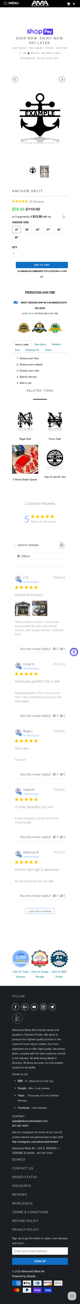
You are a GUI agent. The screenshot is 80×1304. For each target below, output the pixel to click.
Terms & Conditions (30, 1212)
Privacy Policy (25, 1229)
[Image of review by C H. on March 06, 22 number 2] (39, 608)
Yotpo (21, 1095)
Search (18, 1159)
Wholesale (22, 1203)
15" (16, 229)
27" (48, 229)
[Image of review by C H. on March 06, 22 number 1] (22, 608)
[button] (40, 217)
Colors (48, 350)
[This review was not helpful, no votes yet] (61, 649)
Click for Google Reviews (40, 974)
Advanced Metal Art (32, 1271)
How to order (22, 344)
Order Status (24, 1177)
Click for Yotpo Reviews (21, 974)
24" (38, 229)
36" (16, 237)
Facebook (23, 1107)
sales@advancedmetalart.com (30, 1121)
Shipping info (32, 350)
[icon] (15, 79)
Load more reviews (40, 911)
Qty (14, 247)
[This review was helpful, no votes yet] (54, 649)
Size (17, 350)
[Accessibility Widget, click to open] (74, 652)
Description (40, 344)
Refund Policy (25, 1221)
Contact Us (22, 1168)
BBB (20, 1081)
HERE (30, 313)
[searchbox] (36, 545)
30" (59, 229)
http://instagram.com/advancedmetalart (35, 1141)
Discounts (21, 1186)
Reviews (19, 1194)
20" (27, 229)
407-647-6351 (20, 1125)
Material (56, 344)
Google (22, 1088)
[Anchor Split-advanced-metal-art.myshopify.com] (40, 116)
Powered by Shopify (24, 1276)
